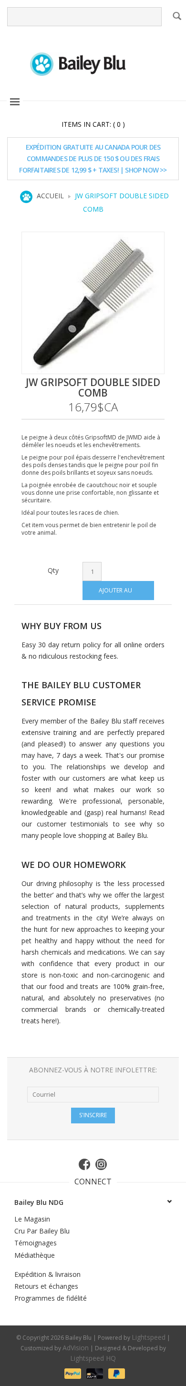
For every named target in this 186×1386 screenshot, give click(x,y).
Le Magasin (32, 1218)
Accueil (50, 195)
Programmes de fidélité (50, 1298)
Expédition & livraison (47, 1274)
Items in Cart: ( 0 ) (93, 124)
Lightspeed (148, 1337)
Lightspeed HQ (93, 1358)
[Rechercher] (176, 16)
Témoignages (35, 1242)
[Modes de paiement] (72, 1372)
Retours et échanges (46, 1286)
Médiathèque (34, 1255)
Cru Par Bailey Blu (42, 1230)
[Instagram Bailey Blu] (101, 1164)
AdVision (75, 1347)
